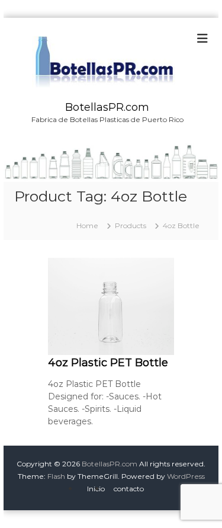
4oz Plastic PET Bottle (108, 362)
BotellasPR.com (107, 107)
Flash (56, 476)
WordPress (186, 476)
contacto (129, 488)
